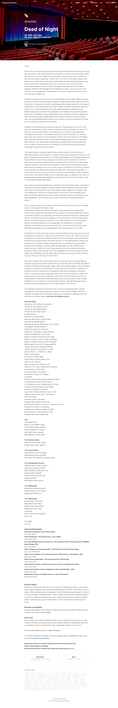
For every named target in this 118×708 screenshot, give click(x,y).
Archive (94, 2)
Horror (50, 674)
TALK (71, 689)
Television (39, 680)
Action (68, 677)
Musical (56, 677)
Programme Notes (9, 3)
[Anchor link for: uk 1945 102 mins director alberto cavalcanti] (22, 37)
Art (70, 683)
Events (55, 683)
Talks (49, 677)
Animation (76, 674)
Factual (79, 686)
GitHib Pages (65, 701)
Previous (40, 658)
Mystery (75, 680)
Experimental (42, 677)
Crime (69, 674)
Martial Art (28, 689)
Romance (84, 674)
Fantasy (34, 677)
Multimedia (37, 689)
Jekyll (58, 701)
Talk (83, 677)
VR (76, 689)
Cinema (57, 686)
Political (54, 689)
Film (85, 686)
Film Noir (60, 680)
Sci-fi (60, 689)
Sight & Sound (111, 2)
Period (63, 674)
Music (62, 677)
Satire (81, 680)
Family (76, 683)
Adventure (76, 677)
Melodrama (28, 683)
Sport (41, 683)
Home (77, 2)
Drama (27, 674)
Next (74, 658)
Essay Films (29, 686)
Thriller (57, 674)
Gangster (48, 683)
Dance (63, 686)
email (72, 648)
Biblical (50, 686)
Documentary (42, 674)
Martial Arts (83, 683)
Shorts (32, 680)
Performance (45, 689)
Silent (35, 683)
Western (53, 680)
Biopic (46, 680)
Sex (66, 689)
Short (35, 686)
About (85, 2)
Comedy (34, 674)
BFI (102, 2)
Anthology (42, 686)
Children (68, 680)
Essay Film (71, 686)
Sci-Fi (27, 677)
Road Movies (63, 683)
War (26, 680)
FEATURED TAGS (29, 670)
